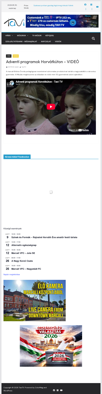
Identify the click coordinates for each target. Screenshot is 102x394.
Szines (16, 56)
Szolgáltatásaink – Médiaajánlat (21, 41)
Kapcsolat (46, 41)
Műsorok (21, 35)
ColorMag (39, 387)
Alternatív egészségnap (23, 245)
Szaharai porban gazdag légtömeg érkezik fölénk (53, 5)
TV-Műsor (36, 35)
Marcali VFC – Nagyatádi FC (26, 268)
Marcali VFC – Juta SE (23, 253)
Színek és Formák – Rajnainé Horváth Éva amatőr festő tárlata (44, 237)
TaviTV (24, 67)
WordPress (7, 391)
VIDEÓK (58, 41)
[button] (12, 35)
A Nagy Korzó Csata (22, 260)
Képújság (49, 35)
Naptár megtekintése (11, 274)
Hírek (8, 35)
